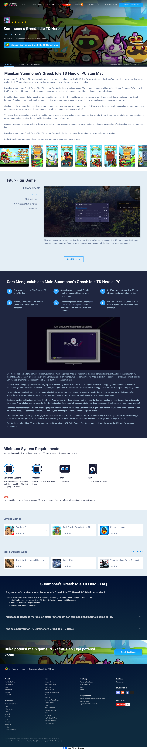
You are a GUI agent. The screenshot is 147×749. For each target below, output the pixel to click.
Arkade (7, 711)
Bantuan (90, 4)
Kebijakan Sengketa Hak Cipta (27, 741)
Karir (82, 687)
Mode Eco (48, 697)
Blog (49, 4)
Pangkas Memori (50, 710)
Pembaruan (120, 682)
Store (63, 4)
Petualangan (9, 709)
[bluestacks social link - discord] (118, 692)
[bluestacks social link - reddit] (122, 692)
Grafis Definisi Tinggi (51, 718)
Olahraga (8, 724)
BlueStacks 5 (9, 684)
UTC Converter (49, 723)
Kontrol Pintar (49, 702)
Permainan (36, 4)
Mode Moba (48, 687)
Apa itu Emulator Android (88, 704)
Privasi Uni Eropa (42, 741)
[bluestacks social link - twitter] (132, 692)
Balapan (7, 717)
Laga (6, 706)
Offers (77, 4)
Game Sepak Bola (10, 729)
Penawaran (8, 690)
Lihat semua (137, 552)
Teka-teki (7, 714)
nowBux (7, 692)
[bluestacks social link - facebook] (127, 692)
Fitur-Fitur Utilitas (50, 720)
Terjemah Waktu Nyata (52, 700)
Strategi (8, 35)
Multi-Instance (49, 690)
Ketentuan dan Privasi (11, 741)
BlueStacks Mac (10, 682)
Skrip (46, 713)
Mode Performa (50, 708)
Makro (47, 695)
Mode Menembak (50, 684)
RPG (6, 719)
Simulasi (7, 722)
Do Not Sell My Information (55, 741)
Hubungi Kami (85, 684)
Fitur (24, 4)
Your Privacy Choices (76, 748)
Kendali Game (49, 682)
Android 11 (8, 695)
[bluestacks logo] (10, 5)
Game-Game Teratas (11, 704)
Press (82, 690)
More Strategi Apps (15, 551)
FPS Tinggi (48, 715)
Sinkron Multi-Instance (52, 692)
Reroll (46, 705)
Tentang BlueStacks (86, 682)
